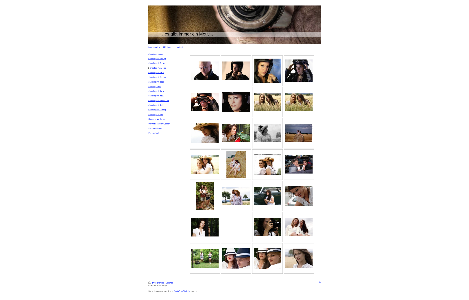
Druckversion (158, 283)
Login (318, 282)
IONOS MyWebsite (182, 291)
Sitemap (169, 283)
